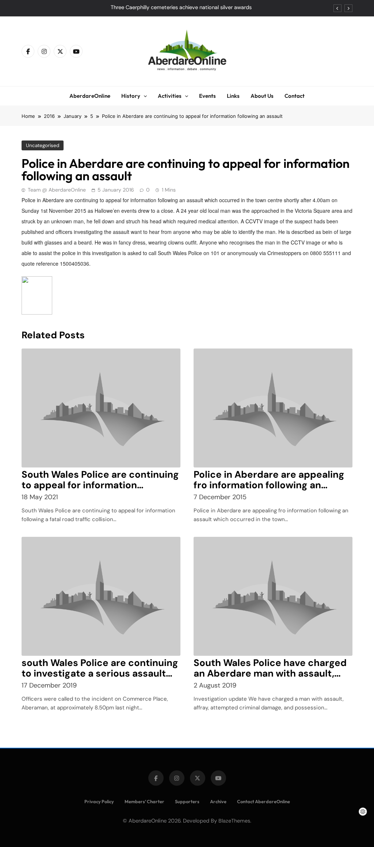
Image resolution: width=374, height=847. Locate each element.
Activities (170, 95)
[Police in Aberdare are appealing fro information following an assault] (273, 408)
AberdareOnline (89, 95)
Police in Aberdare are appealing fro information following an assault (269, 485)
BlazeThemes (234, 820)
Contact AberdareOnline (263, 801)
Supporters (187, 801)
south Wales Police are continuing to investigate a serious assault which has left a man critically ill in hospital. (101, 678)
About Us (262, 95)
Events (207, 95)
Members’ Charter (144, 801)
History (130, 95)
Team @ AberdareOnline (57, 189)
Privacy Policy (99, 801)
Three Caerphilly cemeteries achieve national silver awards (181, 8)
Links (233, 95)
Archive (218, 801)
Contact (295, 95)
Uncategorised (42, 145)
